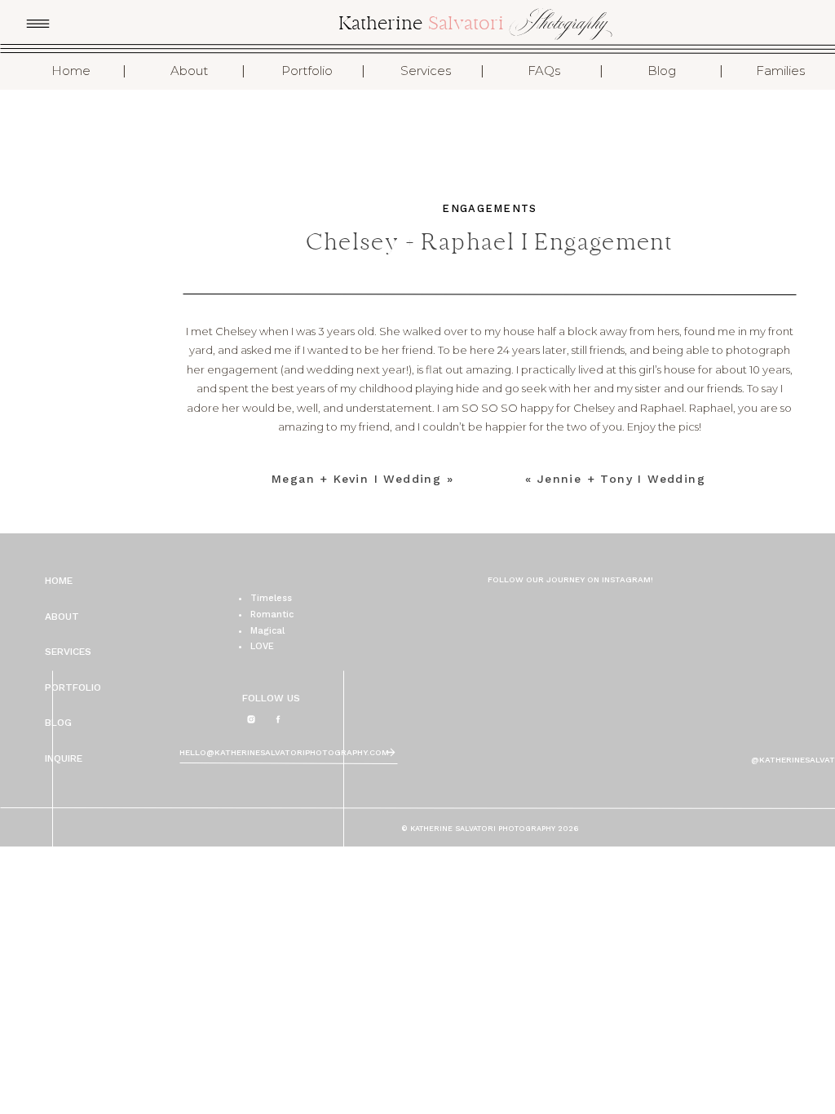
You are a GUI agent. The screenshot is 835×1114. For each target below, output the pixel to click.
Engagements (489, 208)
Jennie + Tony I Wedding (621, 478)
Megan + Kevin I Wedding (356, 478)
